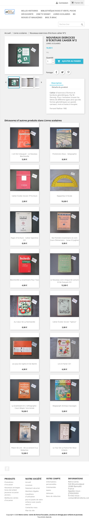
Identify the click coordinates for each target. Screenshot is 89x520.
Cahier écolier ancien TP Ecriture (24, 196)
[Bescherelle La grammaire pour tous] (24, 264)
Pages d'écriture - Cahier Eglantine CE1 (24, 239)
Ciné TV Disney (43, 14)
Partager (56, 72)
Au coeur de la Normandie (24, 322)
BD (74, 14)
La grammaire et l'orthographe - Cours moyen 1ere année (24, 407)
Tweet (62, 72)
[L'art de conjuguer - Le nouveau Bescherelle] (24, 138)
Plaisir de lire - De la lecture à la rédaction (24, 449)
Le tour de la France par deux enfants (64, 449)
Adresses (49, 493)
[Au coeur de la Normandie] (24, 306)
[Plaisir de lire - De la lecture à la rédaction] (24, 432)
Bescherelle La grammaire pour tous (24, 280)
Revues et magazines (31, 17)
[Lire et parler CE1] (64, 348)
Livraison (28, 485)
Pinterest (68, 72)
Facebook (7, 468)
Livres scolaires (61, 14)
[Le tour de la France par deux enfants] (64, 432)
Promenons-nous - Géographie (64, 154)
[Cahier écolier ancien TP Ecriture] (24, 180)
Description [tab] (56, 83)
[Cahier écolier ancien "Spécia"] (64, 306)
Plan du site (30, 510)
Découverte (27, 14)
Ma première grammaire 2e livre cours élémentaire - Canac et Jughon (64, 239)
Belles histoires (29, 10)
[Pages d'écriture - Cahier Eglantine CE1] (24, 222)
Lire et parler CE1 (64, 364)
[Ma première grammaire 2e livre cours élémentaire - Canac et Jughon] (64, 222)
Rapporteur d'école (64, 196)
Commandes (51, 487)
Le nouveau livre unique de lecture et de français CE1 (64, 281)
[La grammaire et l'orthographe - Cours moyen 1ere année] (24, 390)
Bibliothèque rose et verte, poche (58, 10)
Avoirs (48, 490)
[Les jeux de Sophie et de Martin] (24, 348)
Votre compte (53, 478)
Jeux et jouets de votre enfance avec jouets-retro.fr (34, 502)
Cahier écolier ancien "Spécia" (64, 322)
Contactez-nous (31, 507)
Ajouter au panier (69, 61)
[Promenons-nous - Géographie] (64, 138)
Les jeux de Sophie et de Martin (24, 364)
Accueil (28, 482)
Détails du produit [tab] (60, 87)
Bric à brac (51, 17)
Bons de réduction (53, 496)
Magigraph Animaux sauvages (64, 406)
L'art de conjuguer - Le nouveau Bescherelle (24, 155)
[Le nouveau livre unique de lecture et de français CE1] (64, 264)
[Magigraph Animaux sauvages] (64, 390)
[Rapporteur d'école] (64, 180)
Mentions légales (32, 491)
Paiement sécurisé (32, 488)
